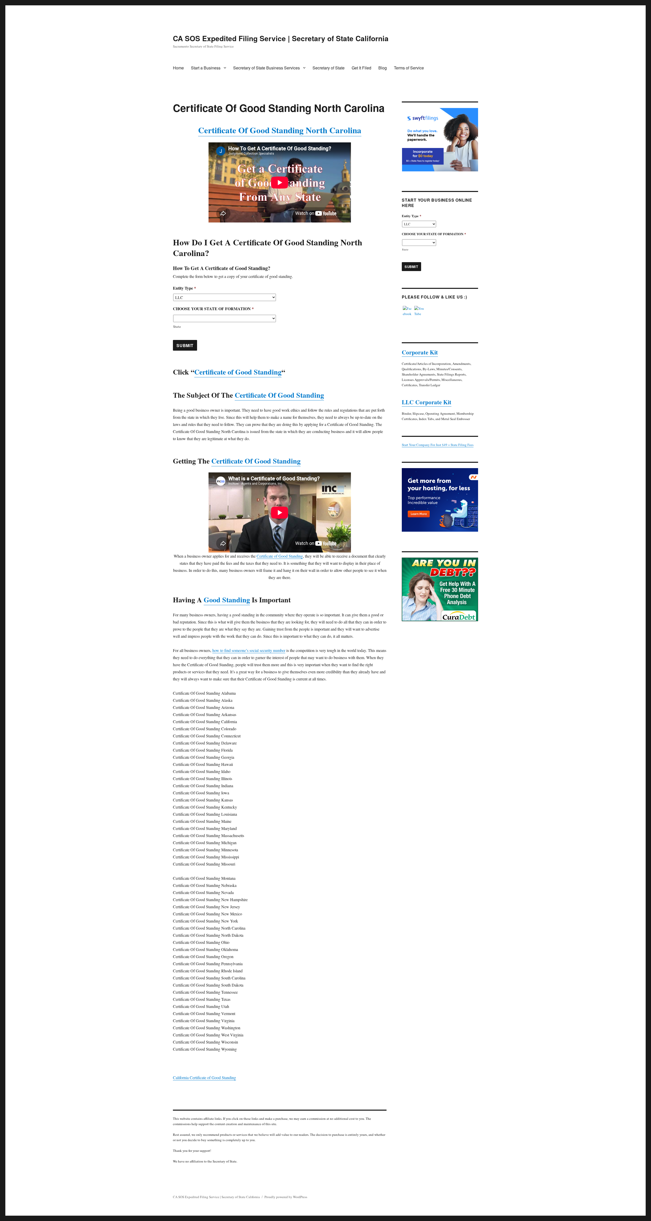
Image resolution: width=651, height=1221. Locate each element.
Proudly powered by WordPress (285, 1197)
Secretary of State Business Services (266, 68)
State (177, 326)
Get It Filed (361, 68)
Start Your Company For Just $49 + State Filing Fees (438, 444)
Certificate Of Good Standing (279, 395)
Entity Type (184, 288)
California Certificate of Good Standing (204, 1077)
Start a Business (205, 68)
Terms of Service (409, 68)
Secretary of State (329, 68)
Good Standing (227, 599)
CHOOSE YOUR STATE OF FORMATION (213, 308)
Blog (382, 68)
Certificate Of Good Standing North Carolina (279, 130)
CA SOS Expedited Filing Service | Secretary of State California (281, 38)
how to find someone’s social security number (248, 650)
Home (178, 68)
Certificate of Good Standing (238, 372)
